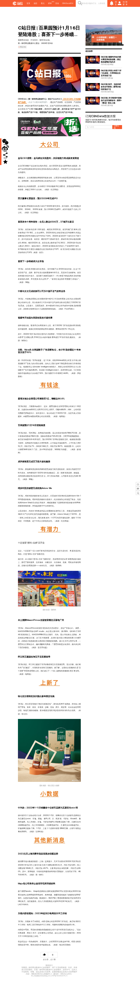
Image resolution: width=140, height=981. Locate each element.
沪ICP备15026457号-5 (59, 976)
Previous (89, 35)
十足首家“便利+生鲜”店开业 (31, 542)
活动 (57, 3)
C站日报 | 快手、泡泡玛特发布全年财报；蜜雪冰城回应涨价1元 (111, 86)
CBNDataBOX (67, 3)
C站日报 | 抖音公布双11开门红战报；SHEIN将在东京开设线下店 (111, 73)
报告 (35, 3)
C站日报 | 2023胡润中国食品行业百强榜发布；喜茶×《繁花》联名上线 (111, 100)
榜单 (50, 3)
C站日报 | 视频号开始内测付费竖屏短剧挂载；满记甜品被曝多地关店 (111, 59)
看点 (43, 3)
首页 (28, 3)
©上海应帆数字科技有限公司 (40, 976)
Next (118, 35)
